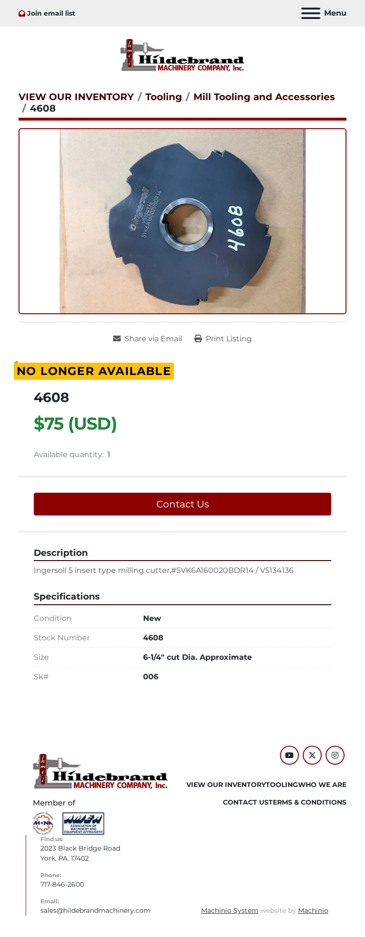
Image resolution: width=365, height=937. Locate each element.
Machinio (313, 910)
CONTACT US (246, 802)
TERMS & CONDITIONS (307, 802)
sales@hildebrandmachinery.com (95, 910)
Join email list (51, 13)
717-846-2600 (62, 884)
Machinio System (230, 910)
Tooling (282, 784)
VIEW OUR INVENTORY (226, 784)
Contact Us (182, 504)
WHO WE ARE (322, 784)
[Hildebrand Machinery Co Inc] (100, 771)
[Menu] (310, 13)
